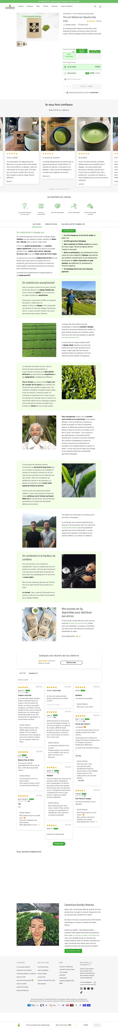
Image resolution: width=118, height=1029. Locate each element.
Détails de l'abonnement (74, 79)
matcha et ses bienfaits (24, 970)
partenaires (63, 978)
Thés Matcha (67, 13)
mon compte (64, 972)
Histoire (37, 224)
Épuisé (97, 1025)
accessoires (41, 977)
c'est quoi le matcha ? (24, 967)
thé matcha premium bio (70, 337)
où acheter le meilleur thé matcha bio (86, 935)
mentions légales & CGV (67, 980)
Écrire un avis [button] (71, 662)
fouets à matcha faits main (46, 980)
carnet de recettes (22, 987)
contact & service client (67, 969)
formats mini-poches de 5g (78, 623)
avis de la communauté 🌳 (25, 980)
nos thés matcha (43, 967)
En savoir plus (73, 951)
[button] (91, 21)
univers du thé (21, 977)
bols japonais (42, 984)
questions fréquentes (66, 967)
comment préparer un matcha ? (27, 973)
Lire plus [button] (78, 756)
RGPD (61, 983)
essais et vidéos (22, 984)
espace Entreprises (23, 990)
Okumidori (65, 528)
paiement (63, 975)
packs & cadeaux (43, 970)
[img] (23, 687)
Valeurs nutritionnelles (73, 224)
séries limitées (42, 973)
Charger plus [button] (59, 844)
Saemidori (74, 528)
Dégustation (51, 224)
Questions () (33, 673)
